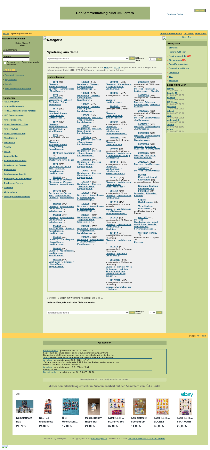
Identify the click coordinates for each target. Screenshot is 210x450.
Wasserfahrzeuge (143, 157)
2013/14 (114, 217)
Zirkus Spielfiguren (58, 103)
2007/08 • (115, 137)
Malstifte (155, 91)
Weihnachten (10, 192)
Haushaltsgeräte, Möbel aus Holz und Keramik (146, 223)
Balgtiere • (82, 84)
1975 (55, 95)
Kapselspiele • (84, 166)
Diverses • (69, 262)
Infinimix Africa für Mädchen (117, 270)
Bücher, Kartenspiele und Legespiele (147, 177)
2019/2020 (143, 95)
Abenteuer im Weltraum (61, 180)
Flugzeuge (139, 149)
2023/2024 (143, 144)
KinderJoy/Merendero (14, 133)
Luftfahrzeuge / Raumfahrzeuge (142, 139)
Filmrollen (151, 193)
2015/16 (114, 246)
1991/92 (85, 115)
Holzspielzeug (56, 147)
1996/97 (85, 170)
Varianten (8, 187)
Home (6, 33)
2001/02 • (86, 226)
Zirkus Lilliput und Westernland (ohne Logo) (61, 158)
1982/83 (57, 204)
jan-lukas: (47, 360)
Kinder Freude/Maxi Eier (16, 124)
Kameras (138, 195)
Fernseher (139, 193)
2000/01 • (86, 215)
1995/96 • (86, 159)
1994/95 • (86, 148)
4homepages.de (99, 438)
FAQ (171, 77)
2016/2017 (115, 260)
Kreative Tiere (141, 104)
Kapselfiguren (56, 149)
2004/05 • (115, 93)
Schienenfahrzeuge (144, 229)
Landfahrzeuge (56, 115)
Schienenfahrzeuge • (116, 133)
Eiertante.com (175, 60)
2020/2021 (143, 111)
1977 (55, 122)
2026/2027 (143, 168)
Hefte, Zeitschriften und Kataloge (20, 111)
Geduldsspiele (67, 240)
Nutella (7, 147)
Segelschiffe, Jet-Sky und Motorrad (118, 156)
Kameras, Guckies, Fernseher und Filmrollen (148, 188)
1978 (55, 135)
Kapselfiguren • (58, 264)
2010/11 (114, 177)
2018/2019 (143, 82)
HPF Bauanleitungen (14, 115)
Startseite (173, 48)
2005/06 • (115, 106)
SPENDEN (173, 81)
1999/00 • (86, 204)
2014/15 (114, 233)
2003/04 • (115, 82)
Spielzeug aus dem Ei (15, 174)
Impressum (174, 72)
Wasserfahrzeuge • (115, 173)
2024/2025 (143, 153)
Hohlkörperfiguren (58, 126)
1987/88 (57, 259)
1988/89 (85, 82)
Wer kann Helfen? (147, 233)
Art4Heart (201, 336)
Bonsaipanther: (50, 350)
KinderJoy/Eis (11, 129)
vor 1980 (143, 217)
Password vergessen (14, 75)
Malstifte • (113, 289)
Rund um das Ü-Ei (177, 56)
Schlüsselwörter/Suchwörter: (18, 88)
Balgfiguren (83, 95)
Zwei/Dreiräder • (114, 118)
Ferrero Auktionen (177, 52)
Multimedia (9, 142)
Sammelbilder (11, 156)
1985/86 (57, 237)
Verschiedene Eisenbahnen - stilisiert (61, 98)
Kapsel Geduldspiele (145, 200)
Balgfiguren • (55, 262)
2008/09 (114, 148)
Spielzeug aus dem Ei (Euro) (18, 178)
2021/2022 (143, 124)
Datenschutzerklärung (179, 68)
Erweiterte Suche (175, 14)
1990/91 (85, 104)
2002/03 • (86, 237)
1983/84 (57, 215)
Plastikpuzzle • (85, 244)
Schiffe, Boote (153, 149)
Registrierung (11, 79)
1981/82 (57, 190)
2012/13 (114, 202)
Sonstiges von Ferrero (15, 165)
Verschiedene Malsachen (145, 207)
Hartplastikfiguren (58, 113)
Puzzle (7, 151)
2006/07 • (115, 122)
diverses (110, 287)
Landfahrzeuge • (57, 253)
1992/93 (85, 126)
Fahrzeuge (150, 89)
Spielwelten (10, 169)
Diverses (53, 84)
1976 (55, 108)
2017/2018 (115, 280)
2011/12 (114, 191)
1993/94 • (86, 137)
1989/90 (85, 93)
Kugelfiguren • (56, 266)
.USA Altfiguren (11, 102)
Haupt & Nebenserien (14, 106)
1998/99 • (86, 193)
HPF (106, 67)
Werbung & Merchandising (17, 196)
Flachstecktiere (66, 89)
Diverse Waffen (63, 195)
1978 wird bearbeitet (64, 153)
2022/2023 (143, 133)
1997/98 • (86, 181)
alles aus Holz (56, 228)
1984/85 (57, 226)
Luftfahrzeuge (56, 118)
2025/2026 (143, 162)
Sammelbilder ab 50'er (15, 160)
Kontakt (8, 84)
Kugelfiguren (84, 100)
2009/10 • (115, 162)
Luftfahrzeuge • (113, 131)
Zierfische (54, 102)
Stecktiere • (112, 229)
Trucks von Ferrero (13, 183)
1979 (55, 164)
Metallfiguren (10, 138)
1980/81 (57, 177)
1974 (55, 82)
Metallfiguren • (56, 255)
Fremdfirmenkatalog (178, 64)
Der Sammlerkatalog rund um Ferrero (146, 438)
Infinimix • (122, 253)
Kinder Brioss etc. (13, 120)
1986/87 (57, 248)
